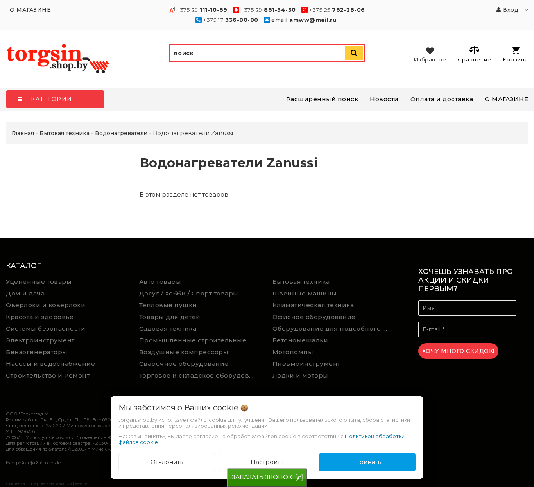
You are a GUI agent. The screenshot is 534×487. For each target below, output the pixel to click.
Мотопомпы (293, 352)
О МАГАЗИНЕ (506, 99)
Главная (23, 133)
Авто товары (160, 281)
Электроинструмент (40, 340)
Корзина (515, 59)
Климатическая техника (313, 305)
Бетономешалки (300, 340)
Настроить (267, 462)
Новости (384, 99)
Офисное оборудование (314, 316)
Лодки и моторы (300, 375)
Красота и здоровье (39, 316)
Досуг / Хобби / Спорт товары (188, 293)
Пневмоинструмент (306, 363)
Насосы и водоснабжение (50, 363)
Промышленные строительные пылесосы (200, 340)
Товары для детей (170, 316)
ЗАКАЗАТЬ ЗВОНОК (262, 477)
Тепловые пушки (168, 305)
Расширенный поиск (322, 99)
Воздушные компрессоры (184, 352)
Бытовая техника (301, 281)
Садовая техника (168, 328)
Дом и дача (25, 293)
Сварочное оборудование (184, 363)
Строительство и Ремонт (48, 375)
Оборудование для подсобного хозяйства (333, 328)
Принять (367, 462)
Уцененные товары (39, 281)
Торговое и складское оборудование (200, 375)
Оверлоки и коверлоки (45, 305)
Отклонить (167, 462)
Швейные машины (304, 293)
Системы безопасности (45, 328)
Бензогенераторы (37, 352)
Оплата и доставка (441, 99)
